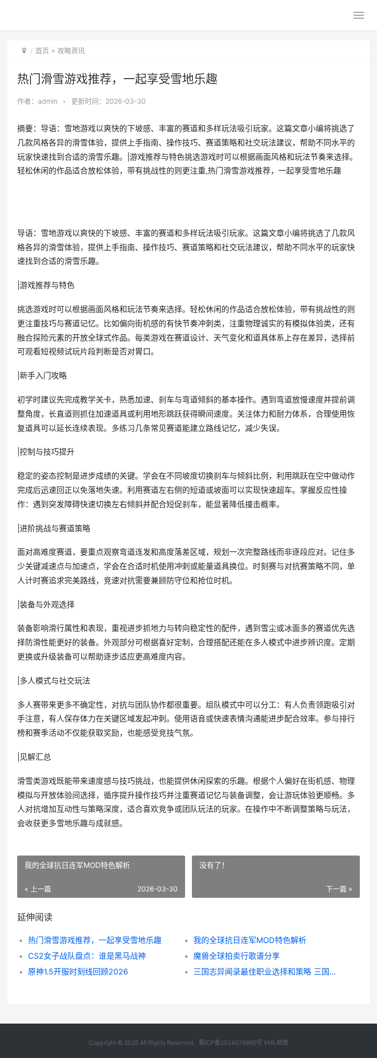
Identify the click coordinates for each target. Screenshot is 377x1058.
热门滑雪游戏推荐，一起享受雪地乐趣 (95, 940)
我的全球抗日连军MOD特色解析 (249, 940)
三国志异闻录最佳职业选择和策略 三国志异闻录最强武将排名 (268, 971)
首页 (42, 50)
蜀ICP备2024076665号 (230, 1042)
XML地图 (276, 1042)
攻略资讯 (71, 50)
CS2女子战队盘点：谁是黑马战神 (87, 956)
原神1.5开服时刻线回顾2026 (78, 971)
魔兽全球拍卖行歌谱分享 (236, 956)
